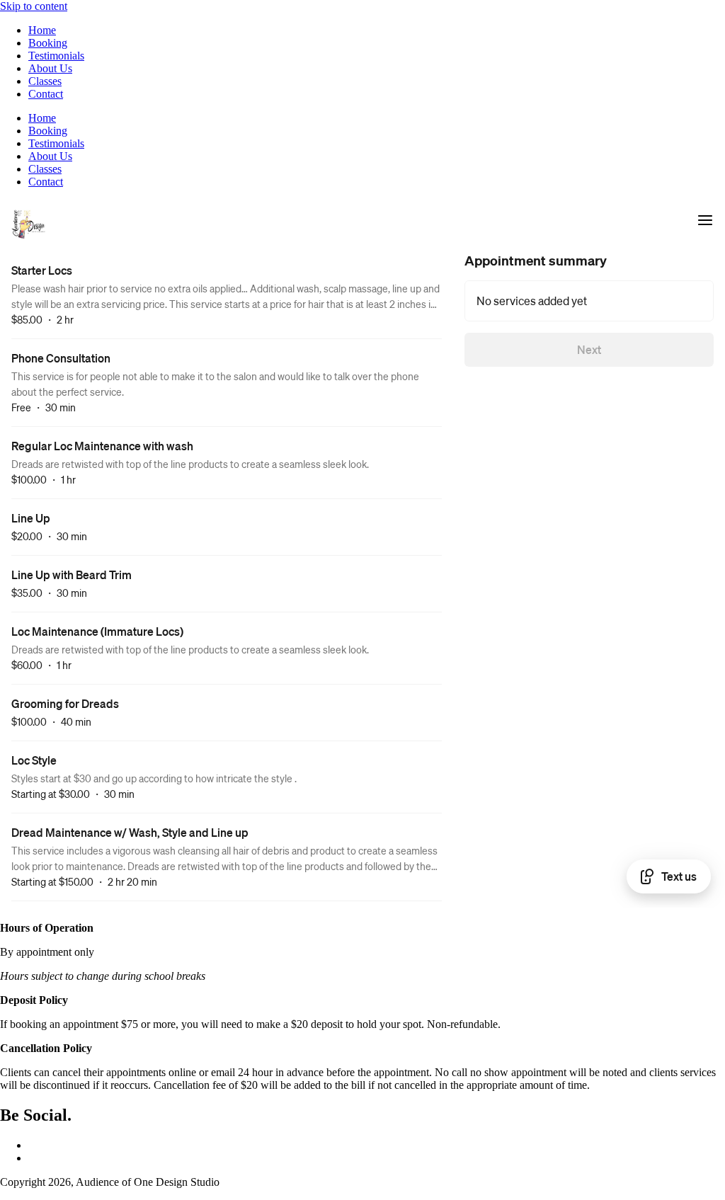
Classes (45, 81)
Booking (47, 43)
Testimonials (56, 56)
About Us (50, 68)
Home (42, 30)
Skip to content (33, 6)
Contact (45, 94)
